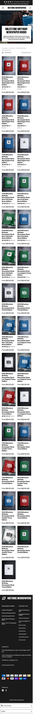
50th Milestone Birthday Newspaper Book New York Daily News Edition (8, 230)
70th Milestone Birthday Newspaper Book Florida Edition (8, 476)
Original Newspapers (7, 602)
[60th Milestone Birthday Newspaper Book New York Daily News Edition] (23, 178)
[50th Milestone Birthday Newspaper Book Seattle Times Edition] (8, 496)
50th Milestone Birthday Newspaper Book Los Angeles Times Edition (23, 409)
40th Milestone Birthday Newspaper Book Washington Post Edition (8, 116)
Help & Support (22, 626)
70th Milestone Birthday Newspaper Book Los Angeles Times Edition (23, 338)
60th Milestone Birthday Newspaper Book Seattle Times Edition (8, 544)
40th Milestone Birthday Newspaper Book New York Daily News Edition (8, 338)
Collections (12, 48)
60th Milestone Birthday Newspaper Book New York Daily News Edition (23, 192)
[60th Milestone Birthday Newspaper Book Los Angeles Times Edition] (23, 361)
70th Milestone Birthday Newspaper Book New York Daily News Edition (8, 192)
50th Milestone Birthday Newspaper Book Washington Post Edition (23, 154)
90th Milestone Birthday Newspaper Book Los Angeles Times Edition (8, 375)
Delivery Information (23, 610)
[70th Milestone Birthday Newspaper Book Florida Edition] (8, 462)
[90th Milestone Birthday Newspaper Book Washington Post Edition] (23, 64)
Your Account (21, 632)
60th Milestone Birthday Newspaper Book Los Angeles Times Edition (23, 375)
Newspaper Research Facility (23, 607)
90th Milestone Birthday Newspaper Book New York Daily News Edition (23, 230)
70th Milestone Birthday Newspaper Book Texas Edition (23, 442)
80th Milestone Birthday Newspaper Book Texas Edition (8, 408)
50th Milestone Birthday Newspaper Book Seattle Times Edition (8, 510)
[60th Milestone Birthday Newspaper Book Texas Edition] (8, 563)
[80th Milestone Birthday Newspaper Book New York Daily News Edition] (8, 253)
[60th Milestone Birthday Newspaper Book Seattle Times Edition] (8, 529)
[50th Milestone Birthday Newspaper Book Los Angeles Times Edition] (23, 395)
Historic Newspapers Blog (23, 603)
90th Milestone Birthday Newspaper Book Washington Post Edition (23, 78)
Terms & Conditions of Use (23, 614)
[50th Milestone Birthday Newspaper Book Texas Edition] (23, 496)
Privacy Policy (21, 620)
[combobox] (16, 701)
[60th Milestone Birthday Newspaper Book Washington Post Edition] (23, 102)
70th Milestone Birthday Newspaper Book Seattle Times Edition (8, 443)
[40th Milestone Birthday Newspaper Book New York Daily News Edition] (8, 323)
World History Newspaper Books (8, 612)
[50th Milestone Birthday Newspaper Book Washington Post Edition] (23, 140)
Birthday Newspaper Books (9, 605)
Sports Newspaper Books (8, 608)
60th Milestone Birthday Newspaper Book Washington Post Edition (23, 116)
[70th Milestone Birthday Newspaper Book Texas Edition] (23, 428)
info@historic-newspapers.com (10, 652)
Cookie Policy (21, 623)
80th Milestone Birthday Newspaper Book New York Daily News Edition (8, 268)
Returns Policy (21, 617)
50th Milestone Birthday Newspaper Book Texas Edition (23, 509)
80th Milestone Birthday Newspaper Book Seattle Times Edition (23, 477)
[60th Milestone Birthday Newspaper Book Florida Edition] (8, 291)
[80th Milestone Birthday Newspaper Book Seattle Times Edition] (23, 462)
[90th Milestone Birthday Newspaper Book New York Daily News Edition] (23, 215)
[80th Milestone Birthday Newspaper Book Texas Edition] (8, 395)
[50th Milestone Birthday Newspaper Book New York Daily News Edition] (8, 215)
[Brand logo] (16, 590)
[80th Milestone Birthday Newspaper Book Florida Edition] (23, 291)
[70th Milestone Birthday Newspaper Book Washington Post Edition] (8, 140)
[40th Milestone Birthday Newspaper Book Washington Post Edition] (8, 102)
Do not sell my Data (23, 629)
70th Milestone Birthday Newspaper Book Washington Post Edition (8, 154)
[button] (3, 8)
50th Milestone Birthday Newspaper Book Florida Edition (23, 543)
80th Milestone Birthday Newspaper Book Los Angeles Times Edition (23, 268)
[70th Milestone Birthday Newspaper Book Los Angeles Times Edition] (23, 323)
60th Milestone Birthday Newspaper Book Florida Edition (8, 305)
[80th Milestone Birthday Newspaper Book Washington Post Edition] (8, 64)
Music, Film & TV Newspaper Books (6, 616)
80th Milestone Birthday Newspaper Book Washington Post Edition (8, 78)
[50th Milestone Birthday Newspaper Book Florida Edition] (23, 529)
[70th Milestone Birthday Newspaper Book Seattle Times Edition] (8, 428)
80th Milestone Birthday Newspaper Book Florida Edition (23, 305)
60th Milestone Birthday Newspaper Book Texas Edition (8, 576)
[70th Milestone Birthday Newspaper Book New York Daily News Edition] (8, 178)
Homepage (5, 48)
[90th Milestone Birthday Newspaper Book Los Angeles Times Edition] (8, 361)
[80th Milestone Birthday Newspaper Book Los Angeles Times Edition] (23, 253)
